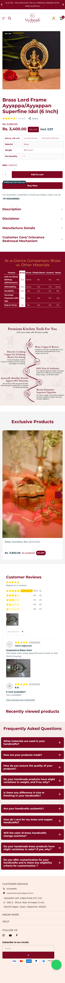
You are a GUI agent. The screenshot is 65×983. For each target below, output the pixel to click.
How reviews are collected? (20, 699)
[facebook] (16, 935)
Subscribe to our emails (15, 942)
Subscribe (28, 955)
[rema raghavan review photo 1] (18, 668)
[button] (9, 118)
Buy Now (20, 184)
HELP (5, 921)
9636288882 (12, 889)
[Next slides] (58, 495)
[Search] (9, 18)
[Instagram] (3, 935)
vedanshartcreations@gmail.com (20, 893)
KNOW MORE (10, 914)
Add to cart (37, 174)
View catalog (4, 18)
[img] (21, 642)
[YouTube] (10, 935)
